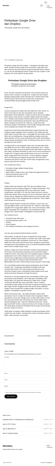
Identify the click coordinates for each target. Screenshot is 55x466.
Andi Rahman (12, 59)
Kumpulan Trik (19, 59)
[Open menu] (41, 5)
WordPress (49, 462)
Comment (6, 357)
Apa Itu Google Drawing (10, 433)
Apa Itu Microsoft (9, 335)
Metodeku (6, 5)
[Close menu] (45, 2)
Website (6, 386)
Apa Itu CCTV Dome (9, 424)
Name (6, 373)
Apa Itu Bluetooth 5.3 (9, 429)
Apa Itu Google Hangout (44, 335)
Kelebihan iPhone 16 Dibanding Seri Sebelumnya (18, 419)
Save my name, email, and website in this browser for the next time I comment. (23, 392)
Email (6, 379)
